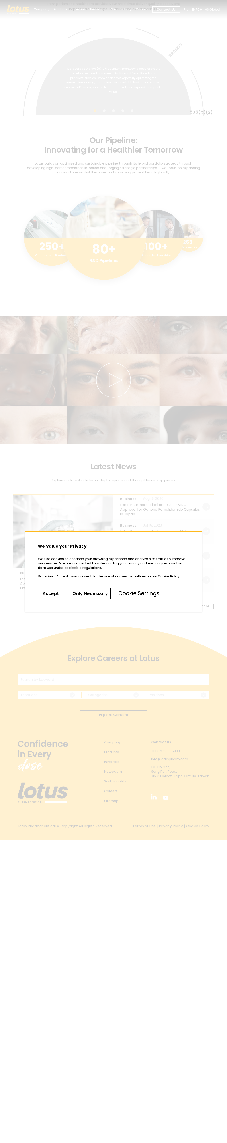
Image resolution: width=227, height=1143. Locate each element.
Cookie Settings (138, 593)
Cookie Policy (169, 576)
